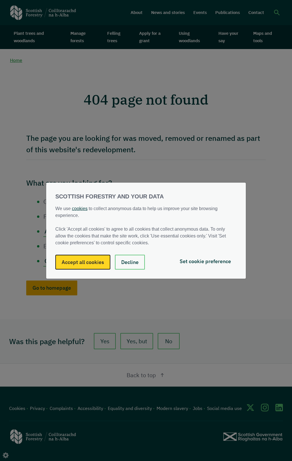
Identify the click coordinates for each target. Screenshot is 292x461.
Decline (130, 262)
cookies (80, 208)
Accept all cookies (83, 262)
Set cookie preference (205, 261)
